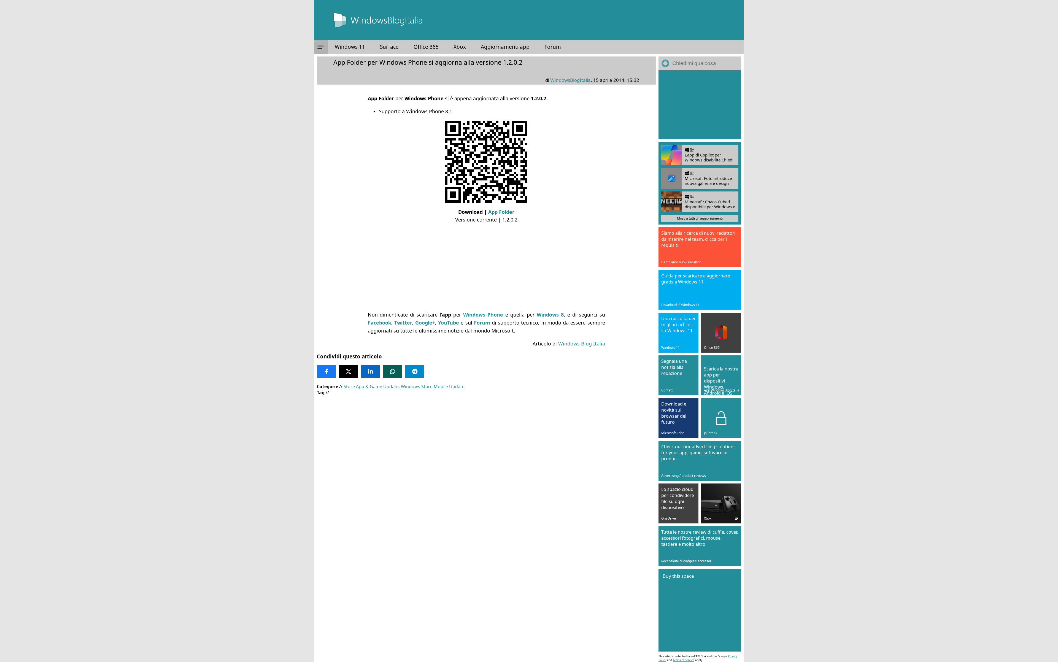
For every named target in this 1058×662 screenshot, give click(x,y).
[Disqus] (486, 559)
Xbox (460, 46)
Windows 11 (350, 46)
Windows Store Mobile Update (433, 386)
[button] (321, 47)
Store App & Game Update (371, 386)
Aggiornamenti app (505, 46)
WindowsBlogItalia (570, 80)
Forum (552, 46)
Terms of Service (683, 660)
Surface (389, 46)
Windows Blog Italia (581, 343)
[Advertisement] (482, 267)
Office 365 (426, 46)
